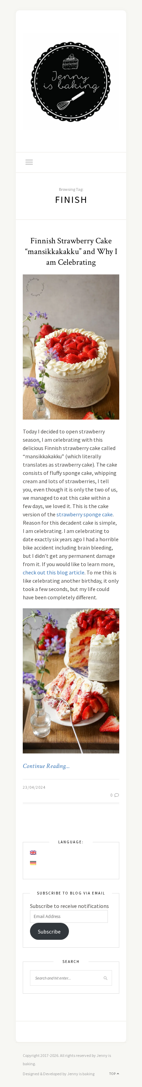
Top (113, 1073)
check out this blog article (53, 572)
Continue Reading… (46, 766)
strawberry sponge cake (85, 514)
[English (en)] (33, 853)
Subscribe (49, 931)
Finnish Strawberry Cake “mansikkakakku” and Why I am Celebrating (71, 251)
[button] (71, 680)
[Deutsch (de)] (33, 863)
